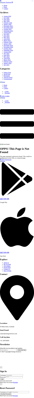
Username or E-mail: (6, 392)
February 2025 (8, 42)
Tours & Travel (8, 77)
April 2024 (7, 58)
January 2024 (7, 63)
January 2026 (7, 24)
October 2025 (8, 29)
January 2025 (7, 44)
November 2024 (8, 47)
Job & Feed (7, 74)
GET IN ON (4, 199)
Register (15, 382)
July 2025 (6, 34)
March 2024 (7, 60)
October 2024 (8, 48)
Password (3, 377)
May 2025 (7, 37)
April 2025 (7, 39)
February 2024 (8, 61)
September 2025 (8, 31)
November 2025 (8, 27)
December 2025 (8, 26)
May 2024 (7, 57)
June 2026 (7, 19)
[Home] (2, 82)
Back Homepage (6, 159)
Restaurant (7, 76)
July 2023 (6, 65)
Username (3, 375)
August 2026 (7, 16)
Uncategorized (8, 79)
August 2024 (7, 52)
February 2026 (8, 23)
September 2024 (8, 50)
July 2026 (6, 18)
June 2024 (7, 55)
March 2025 (7, 40)
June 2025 (7, 36)
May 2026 (7, 21)
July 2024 (6, 53)
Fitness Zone (7, 72)
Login (7, 91)
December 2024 (8, 45)
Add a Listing (5, 96)
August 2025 (7, 32)
